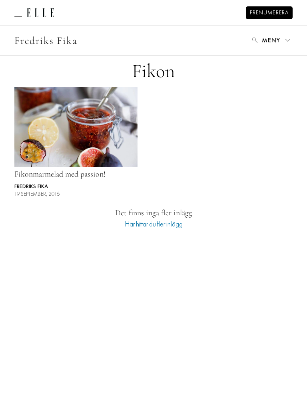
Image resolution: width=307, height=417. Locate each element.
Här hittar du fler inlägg (154, 224)
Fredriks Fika (46, 40)
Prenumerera (269, 13)
